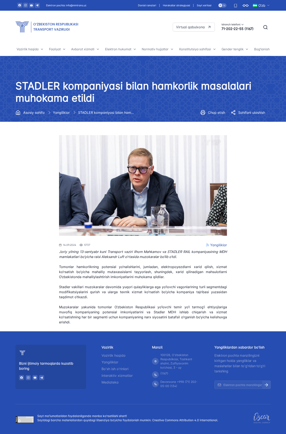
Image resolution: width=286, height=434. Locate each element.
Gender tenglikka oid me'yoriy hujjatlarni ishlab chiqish (247, 144)
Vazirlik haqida (28, 49)
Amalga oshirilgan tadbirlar (245, 133)
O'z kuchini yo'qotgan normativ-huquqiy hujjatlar (168, 127)
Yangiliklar (61, 112)
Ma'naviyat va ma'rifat (36, 204)
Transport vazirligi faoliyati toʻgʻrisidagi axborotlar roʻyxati (97, 120)
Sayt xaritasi (204, 5)
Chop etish (216, 112)
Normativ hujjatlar (155, 49)
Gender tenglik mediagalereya (247, 157)
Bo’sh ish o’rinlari (32, 132)
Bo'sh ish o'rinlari (115, 369)
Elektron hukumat (118, 49)
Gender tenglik (232, 49)
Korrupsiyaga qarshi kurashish (42, 160)
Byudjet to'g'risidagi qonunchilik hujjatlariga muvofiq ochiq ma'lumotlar (43, 189)
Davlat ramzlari (147, 5)
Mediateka (110, 382)
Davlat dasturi (30, 142)
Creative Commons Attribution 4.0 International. (185, 420)
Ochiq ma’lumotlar (33, 151)
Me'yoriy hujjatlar (32, 123)
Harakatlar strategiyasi (176, 5)
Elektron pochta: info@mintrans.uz (66, 5)
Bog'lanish (262, 49)
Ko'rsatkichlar (235, 123)
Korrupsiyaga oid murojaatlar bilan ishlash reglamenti (41, 172)
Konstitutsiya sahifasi (195, 49)
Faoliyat (55, 49)
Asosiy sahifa (34, 112)
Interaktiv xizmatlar (117, 375)
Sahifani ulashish (251, 112)
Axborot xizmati (82, 49)
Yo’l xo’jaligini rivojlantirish (72, 123)
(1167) (164, 373)
